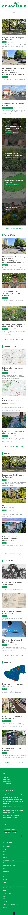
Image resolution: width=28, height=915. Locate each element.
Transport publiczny (8, 893)
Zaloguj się (6, 777)
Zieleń (4, 42)
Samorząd (5, 77)
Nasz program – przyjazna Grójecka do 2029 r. (12, 717)
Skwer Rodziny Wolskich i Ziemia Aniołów (12, 641)
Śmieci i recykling (7, 888)
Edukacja (5, 852)
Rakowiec (18, 836)
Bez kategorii (6, 846)
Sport (4, 890)
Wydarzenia (6, 899)
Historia (4, 587)
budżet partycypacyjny (10, 829)
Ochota (14, 832)
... (14, 48)
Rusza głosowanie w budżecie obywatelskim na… (14, 154)
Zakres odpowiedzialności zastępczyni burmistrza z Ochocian (13, 128)
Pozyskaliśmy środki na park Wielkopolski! (13, 39)
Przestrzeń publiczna (8, 874)
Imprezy (5, 857)
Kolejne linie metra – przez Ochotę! (12, 369)
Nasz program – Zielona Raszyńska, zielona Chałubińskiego (11, 538)
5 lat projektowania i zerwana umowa (13, 104)
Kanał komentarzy (8, 781)
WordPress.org (7, 783)
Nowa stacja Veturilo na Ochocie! (11, 749)
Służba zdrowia (7, 885)
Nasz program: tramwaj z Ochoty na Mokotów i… (11, 400)
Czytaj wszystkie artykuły (14, 228)
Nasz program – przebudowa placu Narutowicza (13, 432)
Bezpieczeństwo (6, 721)
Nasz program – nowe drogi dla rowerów (12, 685)
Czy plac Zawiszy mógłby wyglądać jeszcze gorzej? (12, 612)
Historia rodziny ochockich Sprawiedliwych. (12, 583)
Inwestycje (5, 372)
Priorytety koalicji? (11, 207)
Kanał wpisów (7, 779)
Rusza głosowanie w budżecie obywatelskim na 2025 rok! (13, 325)
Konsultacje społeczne (9, 865)
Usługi (4, 896)
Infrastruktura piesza (7, 108)
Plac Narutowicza (8, 836)
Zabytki (5, 901)
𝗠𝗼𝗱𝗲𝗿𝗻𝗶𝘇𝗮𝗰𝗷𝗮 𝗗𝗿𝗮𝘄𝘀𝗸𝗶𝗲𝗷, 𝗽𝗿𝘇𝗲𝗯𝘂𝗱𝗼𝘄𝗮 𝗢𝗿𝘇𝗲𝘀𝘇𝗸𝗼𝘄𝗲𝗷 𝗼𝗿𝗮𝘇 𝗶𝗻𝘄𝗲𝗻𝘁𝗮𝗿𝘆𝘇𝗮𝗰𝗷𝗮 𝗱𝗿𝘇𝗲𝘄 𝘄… (14, 71)
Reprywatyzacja (7, 877)
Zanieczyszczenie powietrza (12, 184)
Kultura (5, 868)
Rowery (4, 688)
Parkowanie (6, 871)
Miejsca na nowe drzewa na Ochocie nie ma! (12, 507)
